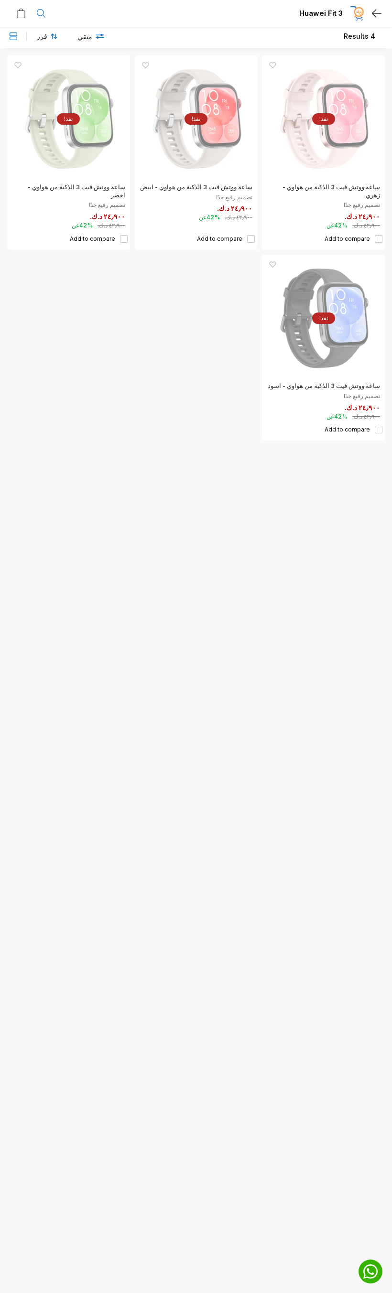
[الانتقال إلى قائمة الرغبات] (272, 65)
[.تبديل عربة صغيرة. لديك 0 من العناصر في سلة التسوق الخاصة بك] (18, 13)
